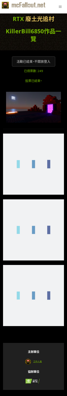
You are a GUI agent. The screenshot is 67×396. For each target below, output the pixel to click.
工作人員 (37, 361)
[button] (60, 7)
